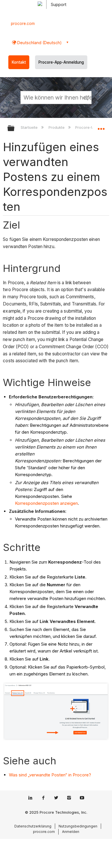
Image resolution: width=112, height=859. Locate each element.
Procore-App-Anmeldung (61, 62)
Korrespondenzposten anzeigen (46, 503)
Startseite (30, 127)
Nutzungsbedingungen (78, 826)
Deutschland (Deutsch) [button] (39, 42)
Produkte (57, 127)
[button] (86, 97)
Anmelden (70, 831)
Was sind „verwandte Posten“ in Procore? (50, 775)
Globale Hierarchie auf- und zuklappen (14, 128)
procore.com (23, 23)
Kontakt (19, 62)
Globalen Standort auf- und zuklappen (101, 126)
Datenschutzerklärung (32, 826)
